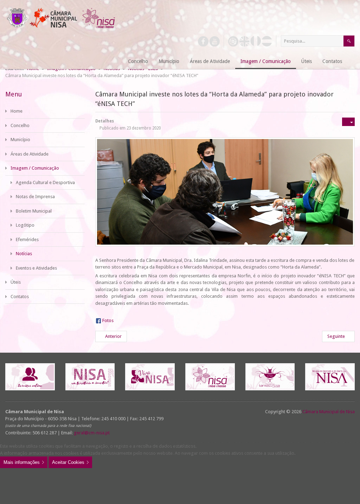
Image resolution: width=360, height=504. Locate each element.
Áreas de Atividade (30, 154)
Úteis (16, 282)
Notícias (24, 253)
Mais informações (22, 462)
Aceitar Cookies (68, 462)
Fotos (108, 320)
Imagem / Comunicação (35, 168)
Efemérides (27, 239)
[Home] (114, 62)
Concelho (20, 125)
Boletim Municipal (34, 211)
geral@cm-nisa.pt (92, 432)
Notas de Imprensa (35, 196)
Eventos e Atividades (36, 268)
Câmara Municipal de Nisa (328, 411)
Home (16, 111)
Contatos (20, 296)
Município (20, 139)
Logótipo (25, 225)
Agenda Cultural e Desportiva (45, 182)
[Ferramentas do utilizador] (348, 122)
